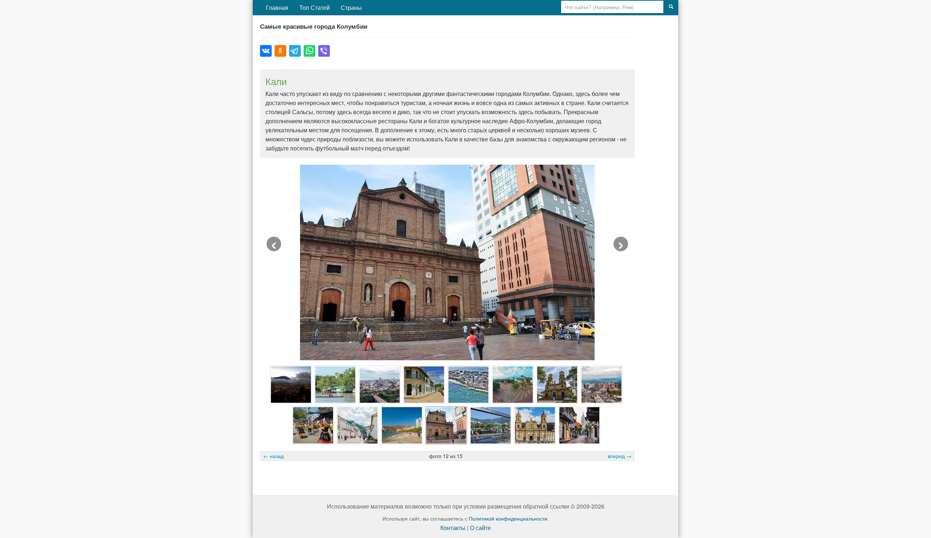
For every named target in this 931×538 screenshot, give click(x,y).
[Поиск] (671, 6)
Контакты (453, 527)
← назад (273, 455)
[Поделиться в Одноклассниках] (280, 51)
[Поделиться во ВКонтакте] (266, 51)
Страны (351, 7)
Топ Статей (314, 7)
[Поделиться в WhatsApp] (309, 51)
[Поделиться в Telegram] (295, 51)
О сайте (480, 527)
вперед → (619, 455)
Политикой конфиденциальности (508, 518)
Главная (277, 7)
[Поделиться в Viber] (324, 51)
